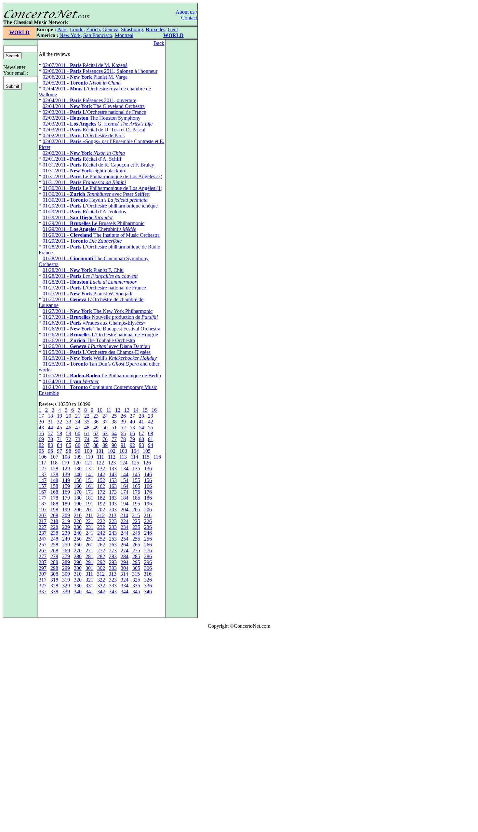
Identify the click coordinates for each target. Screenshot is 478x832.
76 (105, 439)
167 (42, 492)
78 (123, 439)
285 (136, 556)
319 (66, 580)
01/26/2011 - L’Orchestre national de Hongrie (100, 334)
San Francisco (97, 35)
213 (112, 515)
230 (78, 527)
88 (96, 445)
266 (148, 544)
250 (78, 539)
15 (145, 410)
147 (42, 480)
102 (111, 451)
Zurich (93, 29)
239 (66, 533)
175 (136, 492)
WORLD (19, 32)
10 (99, 410)
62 (96, 433)
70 (50, 439)
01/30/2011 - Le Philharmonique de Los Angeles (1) (102, 188)
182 (101, 498)
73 (77, 439)
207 (42, 515)
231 (89, 527)
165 (136, 486)
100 (88, 451)
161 (89, 486)
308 (54, 574)
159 (66, 486)
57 (50, 433)
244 (124, 533)
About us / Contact (186, 14)
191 (89, 503)
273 (113, 550)
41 (141, 421)
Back (158, 43)
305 (136, 568)
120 (77, 462)
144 (124, 474)
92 (132, 445)
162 (101, 486)
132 (101, 468)
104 (135, 451)
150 (78, 480)
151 (89, 480)
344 (124, 591)
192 (101, 503)
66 (132, 433)
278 (54, 556)
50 (105, 427)
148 (54, 480)
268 (54, 550)
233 (113, 527)
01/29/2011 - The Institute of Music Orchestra (101, 235)
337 (42, 591)
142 (101, 474)
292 (101, 562)
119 (65, 462)
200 (78, 509)
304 (124, 568)
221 (89, 521)
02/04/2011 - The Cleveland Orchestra (94, 106)
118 (54, 462)
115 (146, 457)
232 (101, 527)
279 (66, 556)
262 (101, 544)
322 (101, 580)
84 (59, 445)
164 (124, 486)
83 (50, 445)
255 (136, 539)
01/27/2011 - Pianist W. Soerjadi (87, 293)
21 (77, 416)
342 (101, 591)
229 (66, 527)
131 (89, 468)
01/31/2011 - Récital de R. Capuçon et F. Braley (98, 165)
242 (101, 533)
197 (42, 509)
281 (89, 556)
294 (124, 562)
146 (148, 474)
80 (141, 439)
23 (96, 416)
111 (100, 457)
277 (42, 556)
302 (101, 568)
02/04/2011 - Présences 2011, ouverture (89, 100)
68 (150, 433)
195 (136, 503)
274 (124, 550)
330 (78, 585)
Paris (62, 29)
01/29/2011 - (78, 217)
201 (89, 509)
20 (68, 416)
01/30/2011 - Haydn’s (95, 200)
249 (66, 539)
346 (148, 591)
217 (42, 521)
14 (136, 410)
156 (148, 480)
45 (59, 427)
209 (66, 515)
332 (101, 585)
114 (134, 457)
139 (66, 474)
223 (113, 521)
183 (113, 498)
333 (113, 585)
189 (66, 503)
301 (89, 568)
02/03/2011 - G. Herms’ (98, 124)
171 (89, 492)
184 (124, 498)
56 (41, 433)
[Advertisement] (22, 731)
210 (78, 515)
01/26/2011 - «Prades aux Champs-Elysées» (94, 323)
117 (42, 462)
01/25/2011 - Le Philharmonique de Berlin (102, 375)
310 (78, 574)
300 (78, 568)
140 (78, 474)
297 (42, 568)
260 (78, 544)
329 (66, 585)
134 (124, 468)
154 (124, 480)
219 (66, 521)
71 (59, 439)
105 (147, 451)
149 (66, 480)
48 (86, 427)
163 (113, 486)
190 (78, 503)
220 (78, 521)
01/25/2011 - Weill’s (100, 358)
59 (68, 433)
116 (157, 457)
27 (132, 416)
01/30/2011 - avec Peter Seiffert (96, 194)
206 (148, 509)
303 (113, 568)
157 (42, 486)
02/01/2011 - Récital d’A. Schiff (82, 159)
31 (50, 421)
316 (148, 574)
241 (89, 533)
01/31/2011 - (84, 182)
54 (141, 427)
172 (101, 492)
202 (101, 509)
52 (123, 427)
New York (70, 35)
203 (113, 509)
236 (148, 527)
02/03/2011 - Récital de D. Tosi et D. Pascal (94, 129)
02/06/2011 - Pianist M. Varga (85, 77)
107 (54, 457)
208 (54, 515)
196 (148, 503)
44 (50, 427)
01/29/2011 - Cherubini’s (89, 229)
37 (105, 421)
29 (150, 416)
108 (66, 457)
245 (136, 533)
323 (113, 580)
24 (105, 416)
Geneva (110, 29)
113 (123, 457)
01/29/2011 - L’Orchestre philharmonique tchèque (100, 205)
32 (59, 421)
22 (86, 416)
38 (114, 421)
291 (89, 562)
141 (89, 474)
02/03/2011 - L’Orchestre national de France (94, 112)
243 (113, 533)
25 (114, 416)
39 (123, 421)
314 (124, 574)
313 (112, 574)
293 (113, 562)
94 (150, 445)
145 (136, 474)
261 (89, 544)
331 (89, 585)
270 (78, 550)
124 (123, 462)
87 (86, 445)
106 (42, 457)
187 (42, 503)
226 (148, 521)
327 (42, 585)
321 (89, 580)
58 (59, 433)
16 (154, 410)
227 (42, 527)
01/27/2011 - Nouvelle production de (100, 317)
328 (54, 585)
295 (136, 562)
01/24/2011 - (71, 381)
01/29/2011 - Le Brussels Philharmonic (93, 223)
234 (124, 527)
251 (89, 539)
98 (68, 451)
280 (78, 556)
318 (54, 580)
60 (77, 433)
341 (89, 591)
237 (42, 533)
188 (54, 503)
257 (42, 544)
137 (42, 474)
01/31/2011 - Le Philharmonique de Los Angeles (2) (102, 176)
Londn (77, 29)
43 (41, 427)
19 (59, 416)
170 (78, 492)
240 (78, 533)
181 (89, 498)
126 (147, 462)
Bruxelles (155, 29)
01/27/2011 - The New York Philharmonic (98, 311)
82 (41, 445)
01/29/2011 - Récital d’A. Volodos (84, 211)
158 (54, 486)
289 (66, 562)
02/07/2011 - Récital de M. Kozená (85, 65)
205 (136, 509)
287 (42, 562)
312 (101, 574)
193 (113, 503)
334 (124, 585)
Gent (173, 29)
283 (113, 556)
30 (41, 421)
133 (113, 468)
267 (42, 550)
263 (113, 544)
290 (78, 562)
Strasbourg (132, 29)
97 (59, 451)
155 (136, 480)
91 (123, 445)
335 (136, 585)
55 (150, 427)
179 (66, 498)
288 (54, 562)
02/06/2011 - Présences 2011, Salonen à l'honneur (100, 71)
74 (86, 439)
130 (78, 468)
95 (41, 451)
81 (150, 439)
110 (89, 457)
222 (101, 521)
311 (89, 574)
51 (114, 427)
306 (148, 568)
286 (148, 556)
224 (124, 521)
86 (77, 445)
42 (150, 421)
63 (105, 433)
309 (66, 574)
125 (135, 462)
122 (100, 462)
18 (50, 416)
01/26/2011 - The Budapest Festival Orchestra (101, 328)
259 (66, 544)
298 (54, 568)
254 (124, 539)
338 (54, 591)
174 (124, 492)
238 (54, 533)
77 (114, 439)
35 (86, 421)
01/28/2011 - (90, 276)
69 (41, 439)
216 (148, 515)
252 (101, 539)
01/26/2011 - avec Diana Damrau (96, 346)
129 (66, 468)
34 (77, 421)
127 (42, 468)
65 (123, 433)
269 (66, 550)
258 (54, 544)
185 (136, 498)
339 (66, 591)
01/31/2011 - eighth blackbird (84, 170)
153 (113, 480)
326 (148, 580)
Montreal (124, 35)
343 (113, 591)
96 (50, 451)
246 (148, 533)
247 (42, 539)
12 (117, 410)
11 (108, 410)
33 (68, 421)
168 (54, 492)
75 (96, 439)
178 (54, 498)
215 (136, 515)
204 (124, 509)
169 (66, 492)
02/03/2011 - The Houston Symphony (91, 118)
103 (123, 451)
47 (77, 427)
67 (141, 433)
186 (148, 498)
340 (78, 591)
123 (112, 462)
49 (96, 427)
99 (77, 451)
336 (148, 585)
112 (111, 457)
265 (136, 544)
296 (148, 562)
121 (88, 462)
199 (66, 509)
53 (132, 427)
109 (78, 457)
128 (54, 468)
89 (105, 445)
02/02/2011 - (84, 153)
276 (148, 550)
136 (148, 468)
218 (54, 521)
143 (113, 474)
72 (68, 439)
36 (96, 421)
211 (89, 515)
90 (114, 445)
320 (78, 580)
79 (132, 439)
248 (54, 539)
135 (136, 468)
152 (101, 480)
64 (114, 433)
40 (132, 421)
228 (54, 527)
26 (123, 416)
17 (41, 416)
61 (86, 433)
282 (101, 556)
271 (89, 550)
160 (78, 486)
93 (141, 445)
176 (148, 492)
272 (101, 550)
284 (124, 556)
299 (66, 568)
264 (124, 544)
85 (68, 445)
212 (101, 515)
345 (136, 591)
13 (126, 410)
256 (148, 539)
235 (136, 527)
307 (42, 574)
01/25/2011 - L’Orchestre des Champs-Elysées (97, 352)
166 (148, 486)
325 (136, 580)
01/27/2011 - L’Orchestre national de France (94, 287)
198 (54, 509)
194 (124, 503)
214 (124, 515)
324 (124, 580)
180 (78, 498)
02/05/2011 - (82, 83)
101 (100, 451)
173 (113, 492)
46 (68, 427)
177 (42, 498)
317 (42, 580)
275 (136, 550)
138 (54, 474)
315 (136, 574)
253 (113, 539)
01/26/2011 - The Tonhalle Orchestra (89, 340)
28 (141, 416)
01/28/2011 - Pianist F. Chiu (83, 270)
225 (136, 521)
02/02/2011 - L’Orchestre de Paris (84, 135)
